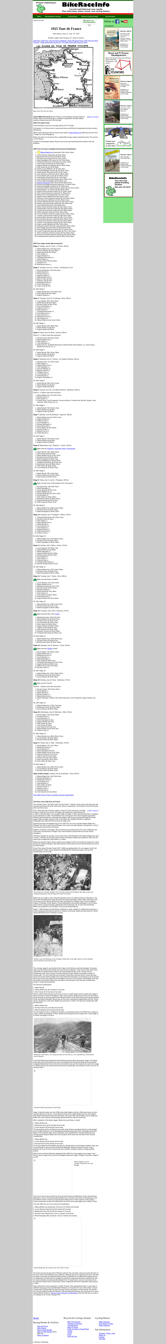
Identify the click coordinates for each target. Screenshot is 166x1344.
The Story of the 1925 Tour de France (74, 42)
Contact (101, 1337)
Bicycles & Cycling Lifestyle (89, 16)
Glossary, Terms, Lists (107, 1333)
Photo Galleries (104, 1325)
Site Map (102, 1339)
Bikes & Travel (72, 1327)
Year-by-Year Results (45, 1332)
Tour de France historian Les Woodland (64, 1293)
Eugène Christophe (43, 183)
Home (39, 16)
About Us (102, 1335)
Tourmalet (57, 448)
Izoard (57, 614)
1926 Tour (44, 41)
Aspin (64, 448)
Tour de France (42, 1326)
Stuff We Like (72, 1336)
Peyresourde (70, 448)
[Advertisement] (118, 210)
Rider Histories (104, 1322)
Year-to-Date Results (44, 1330)
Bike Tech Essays (73, 1322)
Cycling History (72, 16)
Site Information (110, 16)
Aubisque (50, 448)
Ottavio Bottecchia (75, 133)
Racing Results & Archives (53, 16)
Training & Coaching (74, 1323)
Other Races (41, 1328)
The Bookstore (72, 1325)
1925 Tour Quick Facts (75, 41)
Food (69, 1334)
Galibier (49, 648)
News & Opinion (43, 1335)
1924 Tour (36, 41)
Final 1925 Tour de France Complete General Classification (53, 795)
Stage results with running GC (51, 42)
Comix (69, 1333)
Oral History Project (106, 1323)
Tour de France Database (57, 41)
